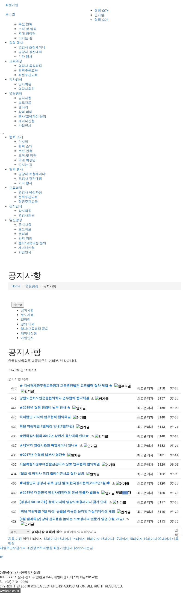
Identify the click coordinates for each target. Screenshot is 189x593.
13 (64, 538)
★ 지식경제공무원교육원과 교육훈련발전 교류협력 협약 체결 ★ (66, 385)
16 (107, 538)
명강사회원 (26, 88)
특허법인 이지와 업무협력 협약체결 (46, 416)
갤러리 (23, 107)
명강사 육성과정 (30, 65)
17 (121, 538)
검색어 (53, 531)
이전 (18, 538)
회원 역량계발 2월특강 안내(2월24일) (47, 426)
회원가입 (11, 4)
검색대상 (38, 531)
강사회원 (24, 84)
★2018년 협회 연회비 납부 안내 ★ (45, 407)
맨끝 (11, 543)
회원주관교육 (28, 74)
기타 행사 (25, 56)
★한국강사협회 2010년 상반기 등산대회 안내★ (55, 435)
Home (16, 286)
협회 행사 (16, 42)
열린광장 (15, 93)
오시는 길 (25, 37)
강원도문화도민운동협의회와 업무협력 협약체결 (55, 397)
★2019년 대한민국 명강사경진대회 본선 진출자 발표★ (60, 492)
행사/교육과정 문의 (32, 116)
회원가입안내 (63, 547)
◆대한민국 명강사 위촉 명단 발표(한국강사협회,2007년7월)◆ (65, 482)
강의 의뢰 (25, 111)
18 (136, 538)
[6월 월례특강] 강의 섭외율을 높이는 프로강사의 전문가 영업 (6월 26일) (72, 518)
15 (93, 538)
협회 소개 (101, 10)
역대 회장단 (26, 33)
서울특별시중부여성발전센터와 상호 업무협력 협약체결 (60, 464)
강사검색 (15, 79)
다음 (175, 538)
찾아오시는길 (83, 547)
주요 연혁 (25, 24)
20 (164, 538)
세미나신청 (26, 120)
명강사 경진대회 (30, 51)
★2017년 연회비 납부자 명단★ (43, 454)
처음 (11, 538)
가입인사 (24, 125)
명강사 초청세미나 (31, 47)
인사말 (99, 14)
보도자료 (24, 102)
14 (79, 538)
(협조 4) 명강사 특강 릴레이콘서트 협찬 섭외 (52, 473)
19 (150, 538)
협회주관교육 (28, 70)
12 (50, 538)
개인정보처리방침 (39, 547)
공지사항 (24, 97)
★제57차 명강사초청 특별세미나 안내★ (49, 445)
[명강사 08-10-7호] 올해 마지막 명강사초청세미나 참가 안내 (64, 501)
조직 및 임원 (27, 28)
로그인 (10, 14)
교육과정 (15, 60)
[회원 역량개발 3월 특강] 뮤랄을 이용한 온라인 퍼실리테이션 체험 (68, 511)
